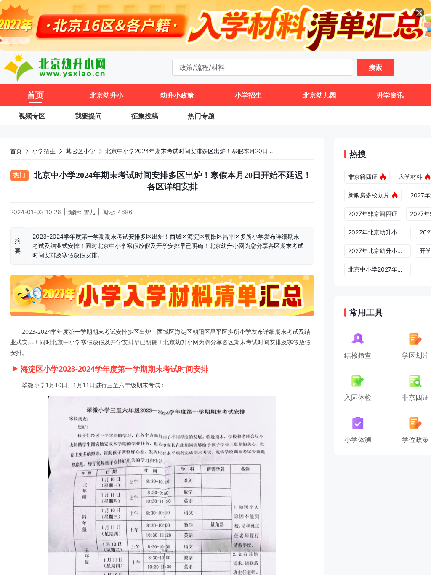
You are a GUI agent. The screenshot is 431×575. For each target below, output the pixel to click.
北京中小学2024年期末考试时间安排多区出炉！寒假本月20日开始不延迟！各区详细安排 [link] (222, 150)
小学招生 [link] (44, 150)
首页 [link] (16, 150)
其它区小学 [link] (80, 150)
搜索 (375, 67)
